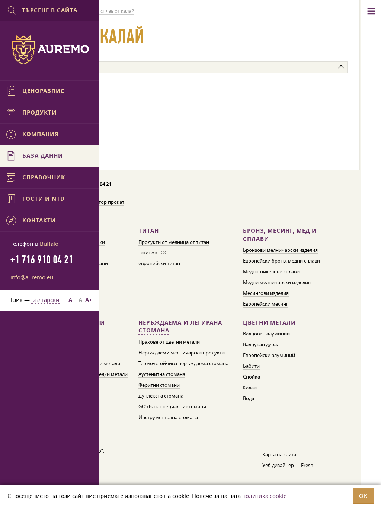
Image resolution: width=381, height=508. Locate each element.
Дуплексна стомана (160, 395)
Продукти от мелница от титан (173, 242)
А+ (88, 300)
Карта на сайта (279, 454)
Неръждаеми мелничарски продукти (181, 352)
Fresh (307, 465)
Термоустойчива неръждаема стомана (183, 363)
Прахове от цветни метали (169, 341)
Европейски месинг (265, 303)
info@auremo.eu (31, 277)
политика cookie (264, 495)
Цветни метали (269, 323)
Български (45, 299)
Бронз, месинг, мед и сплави (280, 235)
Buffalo (49, 243)
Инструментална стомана (168, 417)
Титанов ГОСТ (154, 252)
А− (72, 300)
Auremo (50, 50)
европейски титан (159, 263)
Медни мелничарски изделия (277, 282)
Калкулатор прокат (102, 202)
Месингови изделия (266, 293)
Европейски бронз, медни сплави (281, 260)
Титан (148, 231)
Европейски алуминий (269, 355)
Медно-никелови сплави (271, 271)
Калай (250, 387)
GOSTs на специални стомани (172, 406)
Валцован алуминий (266, 333)
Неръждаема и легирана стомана (180, 327)
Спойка (251, 376)
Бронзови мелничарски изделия (280, 250)
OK (363, 496)
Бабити (251, 366)
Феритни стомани (159, 385)
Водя (248, 398)
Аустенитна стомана (161, 374)
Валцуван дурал (261, 344)
